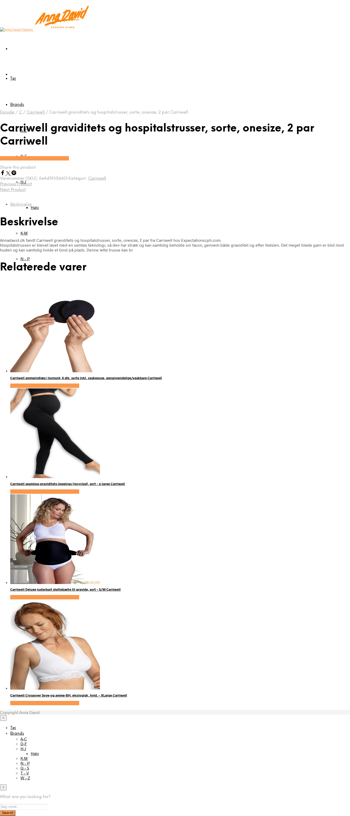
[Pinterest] (13, 173)
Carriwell (36, 112)
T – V (24, 772)
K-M (24, 232)
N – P (25, 258)
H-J (23, 748)
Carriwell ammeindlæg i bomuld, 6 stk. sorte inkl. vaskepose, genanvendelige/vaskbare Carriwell (86, 378)
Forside (7, 112)
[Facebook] (3, 173)
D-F (23, 743)
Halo (35, 207)
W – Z (25, 777)
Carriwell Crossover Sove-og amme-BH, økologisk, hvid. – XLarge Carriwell (68, 695)
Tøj (13, 78)
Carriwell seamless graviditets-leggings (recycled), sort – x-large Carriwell (67, 484)
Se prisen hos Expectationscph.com (34, 158)
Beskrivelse (21, 204)
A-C (23, 738)
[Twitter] (8, 173)
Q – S (24, 767)
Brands (17, 105)
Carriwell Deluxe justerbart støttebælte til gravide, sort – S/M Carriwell (65, 589)
